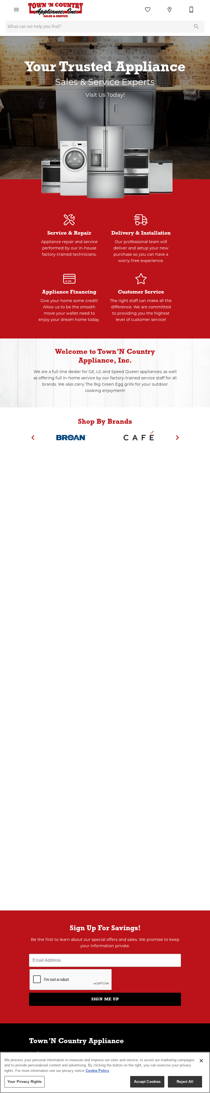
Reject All (185, 1082)
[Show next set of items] (177, 437)
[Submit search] (196, 27)
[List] (147, 9)
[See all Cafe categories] (138, 437)
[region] (105, 1072)
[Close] (201, 1061)
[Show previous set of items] (33, 437)
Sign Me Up (105, 999)
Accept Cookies (147, 1082)
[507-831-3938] (191, 9)
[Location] (169, 9)
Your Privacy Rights (24, 1082)
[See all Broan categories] (71, 437)
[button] (16, 9)
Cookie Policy (97, 1071)
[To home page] (55, 9)
